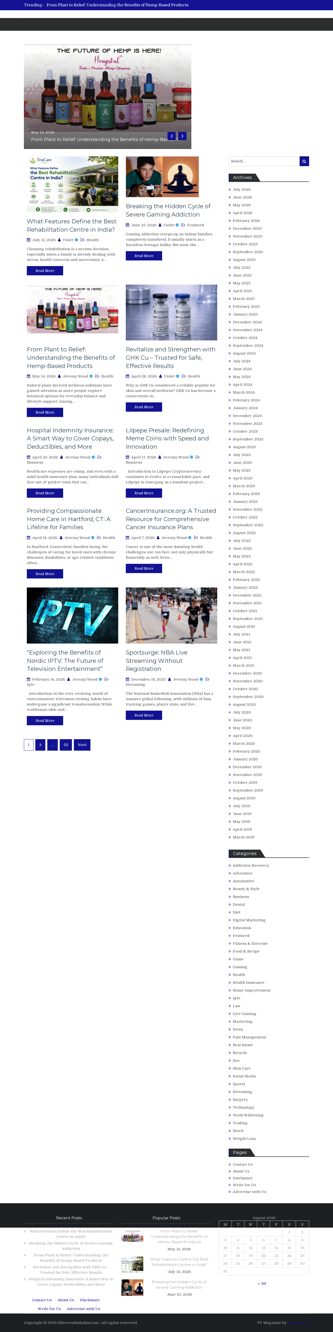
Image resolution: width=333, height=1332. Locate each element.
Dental (239, 904)
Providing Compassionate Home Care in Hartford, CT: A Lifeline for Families (68, 519)
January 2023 (245, 501)
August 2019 (244, 798)
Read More (45, 271)
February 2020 (246, 751)
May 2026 (242, 205)
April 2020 (243, 736)
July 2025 (242, 267)
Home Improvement (252, 990)
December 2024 (247, 322)
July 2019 (241, 806)
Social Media (244, 1076)
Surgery (240, 1099)
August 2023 (244, 447)
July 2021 (241, 634)
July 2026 (242, 189)
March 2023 (244, 486)
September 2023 (248, 439)
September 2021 (248, 618)
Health (93, 240)
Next (82, 745)
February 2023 (246, 494)
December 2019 (247, 767)
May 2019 (241, 821)
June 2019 (242, 814)
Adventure (243, 873)
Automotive (243, 881)
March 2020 (244, 743)
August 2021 (244, 626)
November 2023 (247, 423)
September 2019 (248, 790)
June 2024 (242, 369)
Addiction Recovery (251, 865)
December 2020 (247, 673)
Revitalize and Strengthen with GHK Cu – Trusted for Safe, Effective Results (170, 357)
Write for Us (244, 1185)
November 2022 (247, 509)
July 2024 (242, 361)
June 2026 (242, 197)
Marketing (243, 1021)
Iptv (30, 684)
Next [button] (182, 136)
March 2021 (243, 665)
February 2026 (246, 221)
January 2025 (245, 314)
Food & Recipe (246, 951)
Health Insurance (248, 982)
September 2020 (248, 697)
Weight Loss (244, 1138)
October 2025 (245, 244)
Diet (236, 912)
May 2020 (242, 728)
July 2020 (242, 712)
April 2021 (242, 658)
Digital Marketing (249, 920)
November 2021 (247, 603)
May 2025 (242, 283)
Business (35, 462)
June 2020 (242, 720)
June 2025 (242, 275)
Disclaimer (243, 1178)
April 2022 (242, 564)
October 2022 (245, 517)
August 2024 (244, 353)
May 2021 (241, 650)
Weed (238, 1131)
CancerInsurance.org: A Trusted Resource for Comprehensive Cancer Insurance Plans (171, 519)
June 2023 (242, 462)
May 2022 (242, 556)
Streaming (135, 684)
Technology (243, 1107)
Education (242, 928)
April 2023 (242, 478)
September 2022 (248, 525)
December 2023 (247, 416)
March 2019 (244, 837)
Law (236, 1006)
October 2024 (245, 338)
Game (238, 959)
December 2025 (247, 228)
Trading (240, 1123)
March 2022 (244, 572)
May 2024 (242, 377)
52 (66, 745)
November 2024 (247, 330)
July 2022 (242, 540)
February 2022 (246, 579)
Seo (236, 1060)
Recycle (240, 1053)
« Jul (262, 1283)
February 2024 (246, 400)
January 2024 (245, 408)
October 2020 (245, 689)
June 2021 (242, 642)
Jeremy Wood (75, 376)
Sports (239, 1084)
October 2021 (245, 611)
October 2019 (245, 782)
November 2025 (247, 236)
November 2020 (248, 681)
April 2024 (242, 384)
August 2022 (244, 533)
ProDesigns (298, 1323)
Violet (68, 240)
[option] (121, 5)
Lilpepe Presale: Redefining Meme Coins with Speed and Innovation (167, 438)
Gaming (240, 967)
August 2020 (244, 704)
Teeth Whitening (248, 1115)
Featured (195, 225)
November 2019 (247, 775)
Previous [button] (171, 136)
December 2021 (247, 595)
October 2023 (245, 431)
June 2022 (242, 548)
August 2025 (244, 260)
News (238, 1029)
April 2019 (242, 829)
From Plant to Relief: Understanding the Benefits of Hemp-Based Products (117, 5)
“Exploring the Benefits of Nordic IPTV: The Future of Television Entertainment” (65, 660)
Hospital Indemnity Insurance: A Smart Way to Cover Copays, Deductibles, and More (70, 438)
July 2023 (242, 455)
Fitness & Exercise (250, 943)
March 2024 (244, 392)
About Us (241, 1171)
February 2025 (246, 306)
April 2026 (242, 213)
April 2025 (242, 291)
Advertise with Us (249, 1192)
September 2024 (248, 345)
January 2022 (245, 587)
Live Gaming (244, 1014)
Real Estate (243, 1045)
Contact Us (243, 1164)
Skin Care (242, 1068)
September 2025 (248, 252)
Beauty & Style (246, 889)
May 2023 (242, 470)
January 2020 (245, 759)
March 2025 (244, 299)
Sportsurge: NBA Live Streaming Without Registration (156, 660)
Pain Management (249, 1037)
